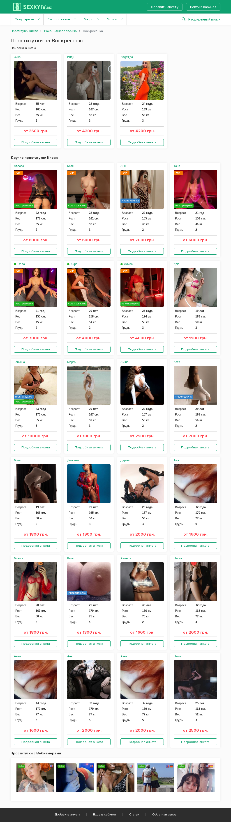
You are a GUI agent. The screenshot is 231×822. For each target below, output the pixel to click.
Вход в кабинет (104, 814)
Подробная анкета (35, 142)
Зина (17, 57)
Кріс (176, 264)
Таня (177, 166)
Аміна (124, 362)
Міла (17, 460)
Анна (17, 656)
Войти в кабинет (203, 7)
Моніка (18, 558)
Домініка (73, 460)
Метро (88, 19)
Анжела (125, 558)
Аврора (19, 166)
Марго (71, 362)
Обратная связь (164, 814)
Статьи (134, 814)
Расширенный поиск (204, 19)
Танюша (19, 362)
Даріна (124, 460)
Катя (70, 166)
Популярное (24, 19)
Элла (21, 264)
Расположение (59, 19)
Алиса (128, 264)
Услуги (112, 19)
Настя (178, 558)
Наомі (178, 656)
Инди (70, 57)
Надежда (126, 57)
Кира (73, 264)
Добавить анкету (164, 7)
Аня (123, 166)
